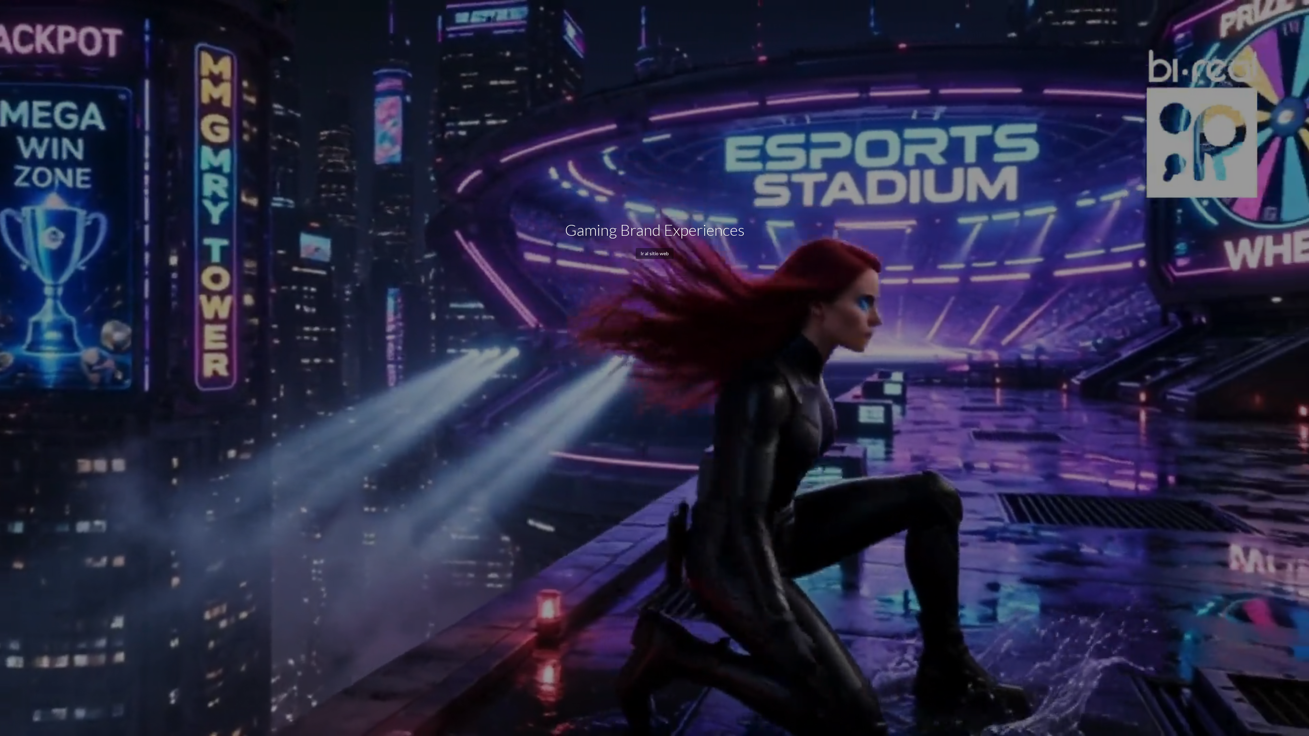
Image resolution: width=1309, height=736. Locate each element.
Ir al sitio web (655, 253)
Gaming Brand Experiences (654, 229)
